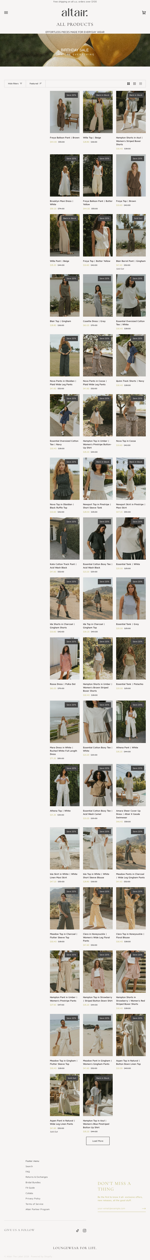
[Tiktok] (77, 1230)
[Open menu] (9, 12)
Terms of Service (34, 1204)
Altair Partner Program (38, 1209)
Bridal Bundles (33, 1182)
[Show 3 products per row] (135, 83)
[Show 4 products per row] (141, 83)
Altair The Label (15, 1256)
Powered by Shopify (41, 1256)
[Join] (141, 1208)
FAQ (28, 1171)
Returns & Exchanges (37, 1177)
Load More (97, 1141)
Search (29, 1166)
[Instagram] (84, 1230)
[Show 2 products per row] (128, 83)
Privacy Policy (33, 1198)
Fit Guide (30, 1187)
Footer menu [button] (32, 1161)
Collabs (29, 1193)
